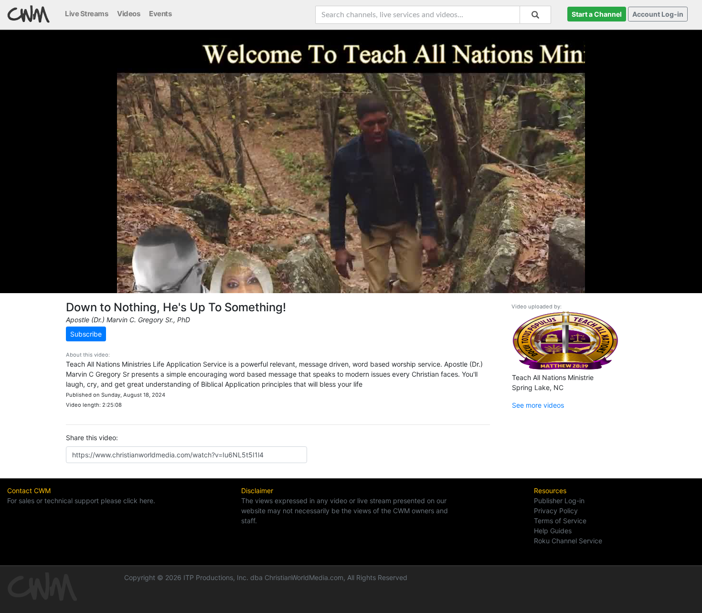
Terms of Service (560, 521)
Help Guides (553, 531)
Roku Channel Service (568, 541)
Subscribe (86, 334)
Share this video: (92, 437)
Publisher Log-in (559, 501)
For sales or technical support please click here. (81, 501)
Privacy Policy (556, 511)
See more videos (538, 405)
